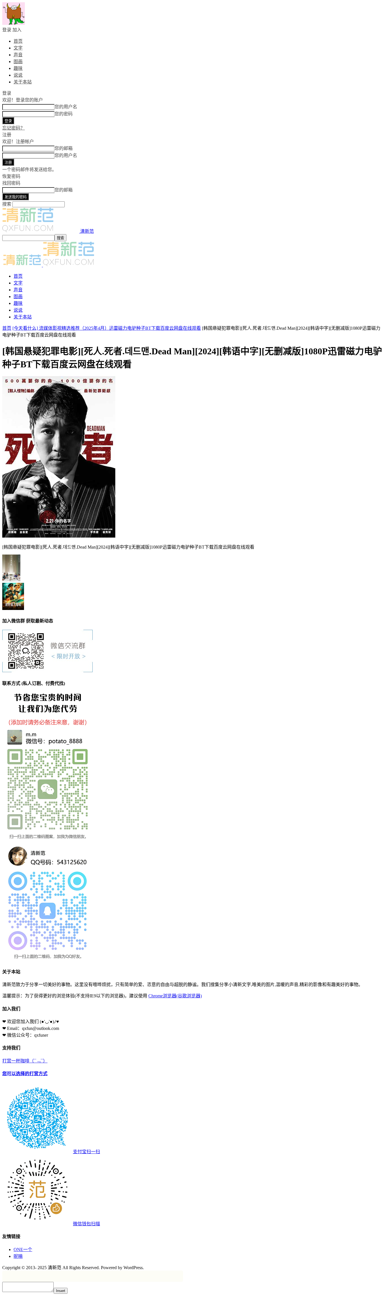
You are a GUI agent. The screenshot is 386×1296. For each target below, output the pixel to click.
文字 (18, 48)
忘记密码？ (13, 128)
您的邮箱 (64, 148)
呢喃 (18, 1256)
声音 (18, 54)
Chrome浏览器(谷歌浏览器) (175, 995)
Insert (60, 1291)
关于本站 (23, 81)
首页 (18, 41)
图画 (18, 61)
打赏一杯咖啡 (51, 1142)
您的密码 (64, 113)
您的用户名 (66, 106)
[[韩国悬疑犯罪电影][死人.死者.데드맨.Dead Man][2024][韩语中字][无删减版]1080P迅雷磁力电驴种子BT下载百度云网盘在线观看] (58, 536)
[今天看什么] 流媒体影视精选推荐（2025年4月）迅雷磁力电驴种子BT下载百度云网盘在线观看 (106, 328)
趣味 (18, 68)
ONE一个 (23, 1249)
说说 (18, 75)
